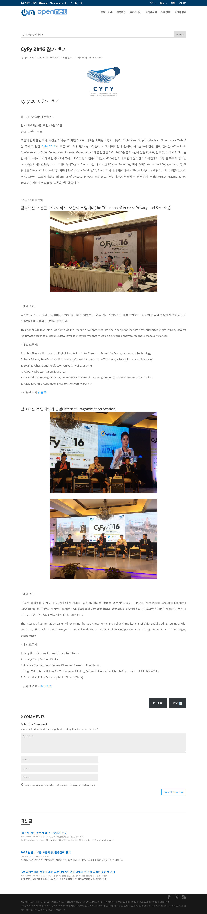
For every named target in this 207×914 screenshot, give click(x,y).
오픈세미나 (91, 875)
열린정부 (165, 12)
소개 (151, 3)
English (182, 3)
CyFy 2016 (49, 146)
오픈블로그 (68, 57)
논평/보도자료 (66, 836)
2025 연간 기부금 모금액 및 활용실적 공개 (46, 852)
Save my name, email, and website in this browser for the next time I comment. (60, 784)
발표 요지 (46, 686)
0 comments (96, 57)
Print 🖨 (158, 703)
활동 (162, 3)
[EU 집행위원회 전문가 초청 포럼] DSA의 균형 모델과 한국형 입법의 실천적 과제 (68, 871)
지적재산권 (151, 12)
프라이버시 (135, 12)
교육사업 (55, 836)
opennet (28, 57)
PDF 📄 (177, 703)
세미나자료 (80, 875)
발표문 (42, 392)
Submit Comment (174, 792)
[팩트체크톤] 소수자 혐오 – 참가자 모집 (44, 832)
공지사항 (46, 836)
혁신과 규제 (180, 12)
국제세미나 (56, 57)
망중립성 (121, 12)
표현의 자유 (107, 12)
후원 (173, 3)
